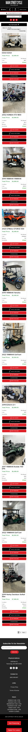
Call (10, 10)
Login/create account (14, 13)
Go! (20, 16)
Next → (24, 632)
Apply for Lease (15, 79)
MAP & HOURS (23, 9)
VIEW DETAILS (15, 76)
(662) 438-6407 (14, 677)
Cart (15, 10)
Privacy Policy (14, 687)
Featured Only (22, 30)
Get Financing (14, 723)
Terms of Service (14, 690)
